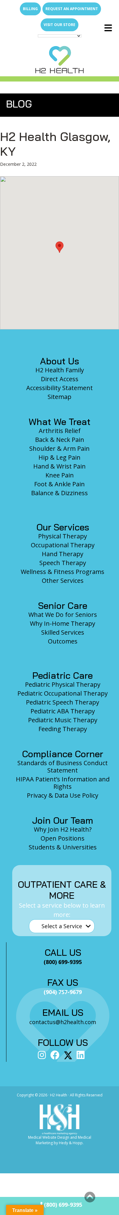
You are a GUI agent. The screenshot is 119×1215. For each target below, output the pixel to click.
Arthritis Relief (60, 431)
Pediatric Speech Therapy (62, 702)
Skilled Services (62, 632)
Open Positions (63, 838)
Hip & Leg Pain (59, 457)
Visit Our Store (59, 24)
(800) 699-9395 (62, 1204)
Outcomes (63, 641)
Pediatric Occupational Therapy (62, 693)
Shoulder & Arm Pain (59, 448)
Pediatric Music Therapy (62, 720)
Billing (30, 8)
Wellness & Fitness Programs (62, 572)
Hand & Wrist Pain (59, 466)
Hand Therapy (62, 554)
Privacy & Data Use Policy (62, 795)
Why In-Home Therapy (62, 623)
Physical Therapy (62, 536)
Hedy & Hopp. (71, 1142)
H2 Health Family (59, 370)
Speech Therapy (62, 563)
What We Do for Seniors (62, 614)
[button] (59, 247)
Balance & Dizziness (59, 493)
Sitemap (59, 397)
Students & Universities (63, 847)
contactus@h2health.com (62, 1022)
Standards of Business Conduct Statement (62, 766)
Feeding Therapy (62, 729)
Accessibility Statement (59, 388)
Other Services (63, 580)
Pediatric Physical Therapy (62, 684)
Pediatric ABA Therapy (63, 711)
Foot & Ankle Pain (59, 484)
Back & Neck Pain (59, 439)
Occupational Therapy (63, 545)
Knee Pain (59, 475)
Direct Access (59, 379)
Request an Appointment (71, 8)
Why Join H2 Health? (63, 829)
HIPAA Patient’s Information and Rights (63, 783)
